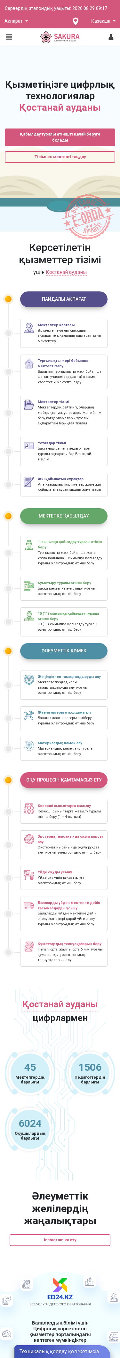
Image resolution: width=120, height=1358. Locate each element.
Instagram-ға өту (60, 1239)
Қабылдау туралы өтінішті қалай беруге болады (60, 137)
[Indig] (60, 37)
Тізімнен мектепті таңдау (60, 156)
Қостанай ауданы (66, 272)
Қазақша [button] (101, 21)
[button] (16, 21)
